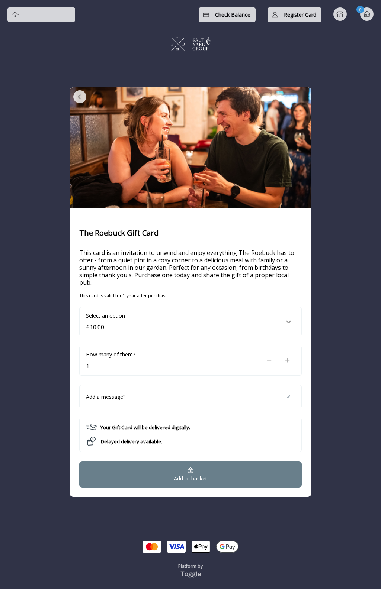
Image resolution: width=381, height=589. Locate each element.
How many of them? (110, 354)
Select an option (105, 315)
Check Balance (232, 14)
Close (79, 96)
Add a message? (105, 396)
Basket (367, 14)
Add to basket (190, 478)
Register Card (300, 14)
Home (340, 14)
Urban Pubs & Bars (47, 14)
